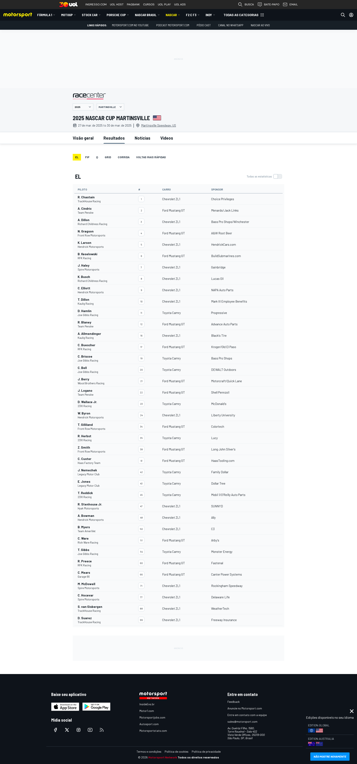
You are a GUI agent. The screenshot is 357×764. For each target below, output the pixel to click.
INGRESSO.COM (96, 4)
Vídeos (166, 137)
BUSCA (249, 4)
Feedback (233, 701)
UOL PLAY (164, 4)
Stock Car (90, 15)
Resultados (114, 137)
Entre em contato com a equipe (247, 715)
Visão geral (83, 137)
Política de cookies (176, 751)
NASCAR (171, 15)
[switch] (264, 176)
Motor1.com (146, 711)
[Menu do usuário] (351, 15)
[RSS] (102, 730)
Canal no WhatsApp (230, 25)
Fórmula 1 (44, 15)
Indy (209, 15)
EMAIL (293, 4)
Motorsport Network (162, 757)
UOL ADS (180, 4)
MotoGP (67, 15)
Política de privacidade (206, 751)
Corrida (124, 157)
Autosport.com (149, 724)
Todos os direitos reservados (198, 757)
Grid (108, 157)
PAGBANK (133, 4)
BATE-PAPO (271, 4)
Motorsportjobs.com (152, 717)
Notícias (142, 137)
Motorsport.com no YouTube (130, 25)
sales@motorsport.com (242, 721)
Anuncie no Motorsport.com (244, 708)
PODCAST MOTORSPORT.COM (172, 25)
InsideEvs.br (147, 704)
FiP (87, 157)
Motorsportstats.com (153, 730)
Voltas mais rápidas (151, 157)
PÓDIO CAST (204, 25)
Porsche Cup (116, 15)
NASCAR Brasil (146, 15)
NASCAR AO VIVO (260, 25)
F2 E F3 (191, 15)
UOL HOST (117, 4)
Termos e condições (149, 751)
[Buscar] (343, 15)
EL (77, 157)
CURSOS (149, 4)
